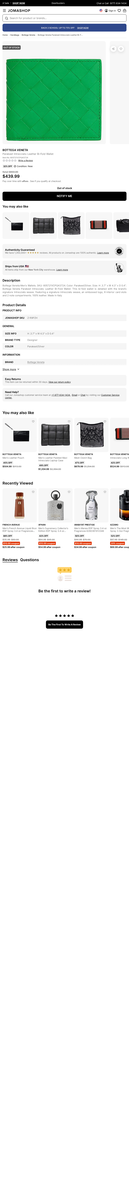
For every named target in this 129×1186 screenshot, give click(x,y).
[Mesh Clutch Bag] (105, 421)
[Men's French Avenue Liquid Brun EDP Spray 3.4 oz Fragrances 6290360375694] (33, 492)
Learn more (103, 252)
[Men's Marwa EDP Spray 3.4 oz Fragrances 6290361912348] (105, 492)
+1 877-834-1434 (61, 395)
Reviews (10, 560)
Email (74, 395)
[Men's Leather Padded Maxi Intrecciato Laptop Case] (69, 421)
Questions (29, 560)
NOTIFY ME (64, 196)
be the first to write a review (64, 624)
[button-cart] (124, 10)
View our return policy (59, 382)
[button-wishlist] (119, 10)
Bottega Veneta (28, 35)
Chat (83, 395)
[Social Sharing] (113, 49)
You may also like (15, 206)
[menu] (4, 10)
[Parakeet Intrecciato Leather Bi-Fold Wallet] (121, 49)
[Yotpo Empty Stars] (10, 160)
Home (5, 35)
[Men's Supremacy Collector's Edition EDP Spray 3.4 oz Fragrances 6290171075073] (69, 492)
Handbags (14, 35)
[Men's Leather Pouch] (33, 421)
